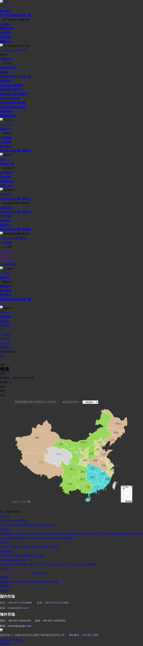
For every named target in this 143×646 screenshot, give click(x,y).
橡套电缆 (5, 111)
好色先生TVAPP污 (11, 89)
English (5, 321)
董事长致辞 (7, 28)
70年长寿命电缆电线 (12, 107)
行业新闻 (5, 142)
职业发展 (5, 259)
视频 (3, 303)
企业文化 (5, 207)
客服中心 (5, 277)
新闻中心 (5, 128)
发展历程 (5, 32)
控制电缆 (5, 80)
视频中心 (5, 225)
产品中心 (5, 58)
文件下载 (5, 216)
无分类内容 (13, 373)
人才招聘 (5, 242)
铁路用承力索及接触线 (14, 94)
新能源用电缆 (8, 115)
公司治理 (5, 172)
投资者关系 (7, 163)
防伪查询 (5, 294)
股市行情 (5, 176)
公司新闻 (5, 137)
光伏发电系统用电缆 (12, 102)
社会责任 (5, 220)
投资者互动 (7, 181)
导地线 (4, 72)
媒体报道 (5, 146)
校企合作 (5, 251)
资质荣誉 (5, 37)
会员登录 (5, 325)
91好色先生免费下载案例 (15, 150)
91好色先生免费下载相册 (15, 229)
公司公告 (5, 185)
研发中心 (5, 41)
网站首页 (5, 11)
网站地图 (5, 643)
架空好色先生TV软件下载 (15, 76)
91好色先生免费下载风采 (15, 198)
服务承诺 (5, 290)
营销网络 (5, 316)
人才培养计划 (8, 264)
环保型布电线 (8, 67)
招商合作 (5, 286)
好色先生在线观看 (11, 85)
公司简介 (5, 24)
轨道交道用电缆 (10, 98)
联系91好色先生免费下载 (15, 299)
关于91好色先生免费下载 (15, 15)
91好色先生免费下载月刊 (15, 212)
